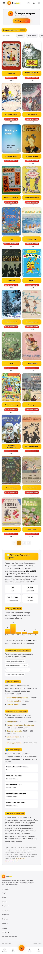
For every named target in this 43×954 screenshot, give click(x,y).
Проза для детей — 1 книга (15, 674)
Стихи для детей (14, 743)
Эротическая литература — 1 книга (17, 670)
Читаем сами (12, 704)
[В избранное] (18, 66)
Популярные (6, 906)
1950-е (7, 635)
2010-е (36, 635)
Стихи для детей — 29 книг (15, 661)
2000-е (30, 635)
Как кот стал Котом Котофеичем (20, 725)
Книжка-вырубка (14, 701)
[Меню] (4, 3)
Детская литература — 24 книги (16, 665)
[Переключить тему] (28, 3)
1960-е (13, 635)
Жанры (13, 951)
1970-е (19, 635)
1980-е (24, 635)
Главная (4, 951)
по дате (20, 35)
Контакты (5, 923)
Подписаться (23, 21)
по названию (32, 35)
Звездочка (11, 722)
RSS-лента (5, 932)
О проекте (5, 914)
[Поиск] (33, 3)
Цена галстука (13, 737)
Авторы (29, 951)
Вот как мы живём (14, 731)
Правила (5, 919)
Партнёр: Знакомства (9, 936)
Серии (4, 897)
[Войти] (39, 3)
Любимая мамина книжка (17, 698)
